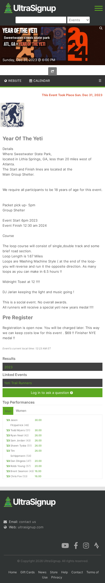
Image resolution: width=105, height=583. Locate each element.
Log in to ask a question (50, 393)
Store (54, 572)
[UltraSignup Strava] (96, 545)
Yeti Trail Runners (18, 383)
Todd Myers (17, 430)
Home (12, 572)
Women (21, 411)
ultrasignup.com (30, 527)
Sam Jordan (17, 440)
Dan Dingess (17, 460)
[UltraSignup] (30, 7)
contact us (27, 522)
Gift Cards (27, 572)
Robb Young (17, 465)
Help (64, 572)
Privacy (56, 577)
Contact (77, 572)
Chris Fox (16, 476)
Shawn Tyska (18, 445)
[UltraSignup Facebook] (76, 545)
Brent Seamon (19, 471)
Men (8, 411)
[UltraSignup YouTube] (65, 545)
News (42, 572)
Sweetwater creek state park (27, 38)
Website (14, 81)
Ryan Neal (16, 435)
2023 (8, 367)
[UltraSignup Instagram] (86, 545)
